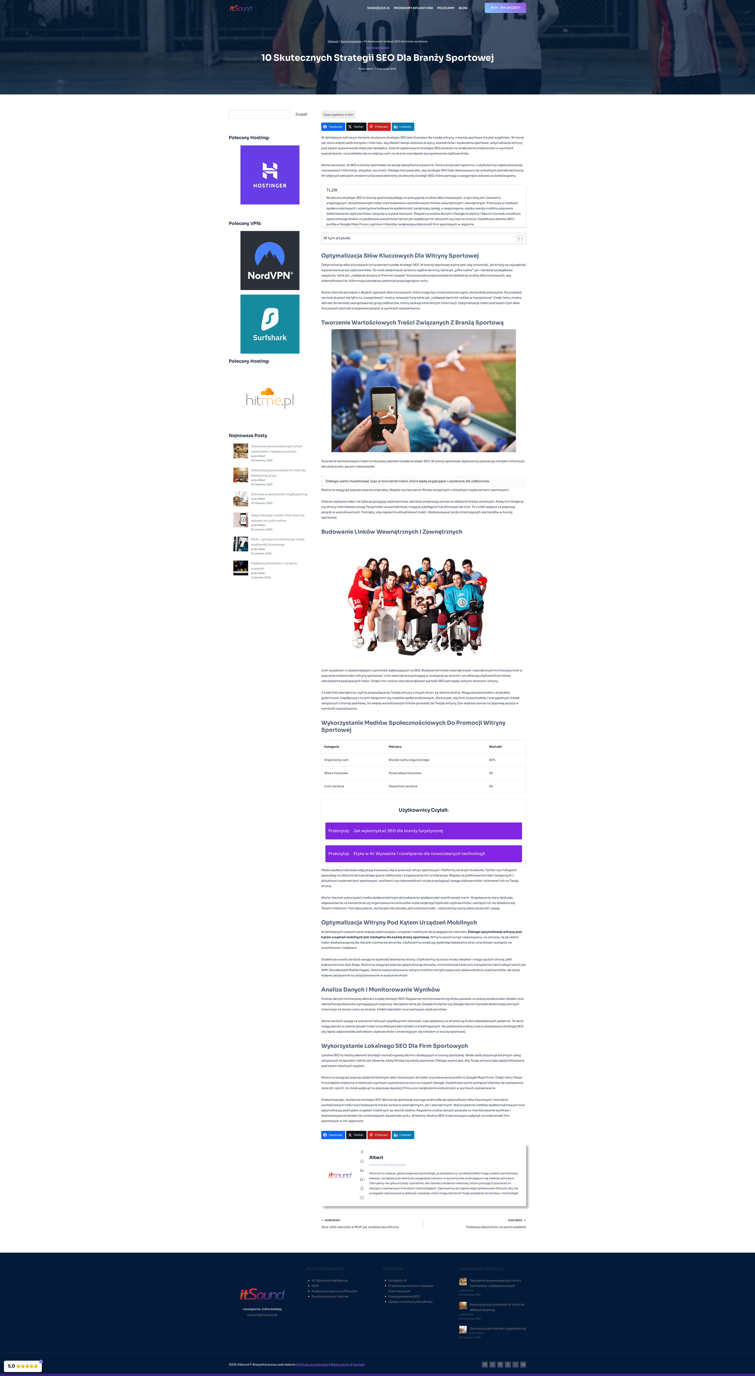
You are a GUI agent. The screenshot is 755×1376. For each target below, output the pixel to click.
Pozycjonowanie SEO (404, 1296)
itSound (333, 41)
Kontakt (359, 1364)
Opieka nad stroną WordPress (410, 1302)
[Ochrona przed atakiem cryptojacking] (240, 499)
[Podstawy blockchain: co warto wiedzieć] (240, 568)
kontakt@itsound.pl (262, 1315)
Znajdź (301, 114)
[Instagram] (492, 1365)
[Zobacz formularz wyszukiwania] (474, 8)
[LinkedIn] (500, 1365)
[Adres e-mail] (523, 1365)
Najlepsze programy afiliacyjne (334, 1291)
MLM (315, 1286)
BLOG (463, 8)
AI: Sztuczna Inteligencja (330, 1280)
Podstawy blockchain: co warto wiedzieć (496, 1224)
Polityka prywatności (312, 1364)
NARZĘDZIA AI (378, 8)
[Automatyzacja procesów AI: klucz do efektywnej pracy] (240, 475)
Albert (369, 68)
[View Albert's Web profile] (362, 1188)
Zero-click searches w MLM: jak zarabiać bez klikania (360, 1224)
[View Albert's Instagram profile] (362, 1161)
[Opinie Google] (508, 1365)
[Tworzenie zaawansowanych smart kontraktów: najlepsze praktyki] (240, 451)
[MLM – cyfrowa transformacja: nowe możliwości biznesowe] (240, 544)
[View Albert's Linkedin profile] (362, 1170)
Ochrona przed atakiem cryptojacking (279, 494)
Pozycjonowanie (351, 41)
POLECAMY (446, 8)
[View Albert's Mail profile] (362, 1197)
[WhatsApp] (515, 1365)
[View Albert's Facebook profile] (362, 1152)
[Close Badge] (41, 1362)
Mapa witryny (341, 1364)
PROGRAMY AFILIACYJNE (413, 8)
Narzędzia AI (397, 1280)
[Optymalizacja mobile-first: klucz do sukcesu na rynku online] (240, 520)
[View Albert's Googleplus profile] (362, 1179)
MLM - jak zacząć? (505, 7)
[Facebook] (485, 1365)
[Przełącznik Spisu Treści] (517, 238)
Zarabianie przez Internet (330, 1296)
